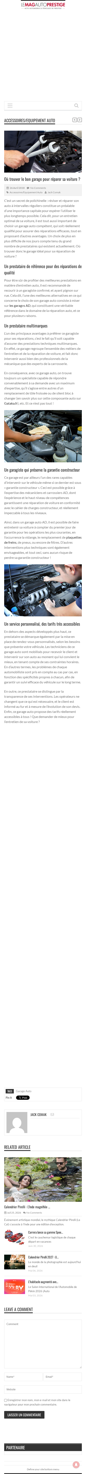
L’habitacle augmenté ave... (43, 1281)
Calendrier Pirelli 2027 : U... (43, 1257)
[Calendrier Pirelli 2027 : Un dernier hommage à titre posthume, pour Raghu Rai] (17, 1261)
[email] (52, 1114)
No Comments (38, 187)
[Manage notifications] (76, 1464)
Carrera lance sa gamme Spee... (45, 1232)
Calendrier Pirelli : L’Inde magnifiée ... (27, 1206)
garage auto (23, 1091)
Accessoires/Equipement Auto (29, 120)
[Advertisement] (43, 56)
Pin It (9, 1097)
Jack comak (54, 192)
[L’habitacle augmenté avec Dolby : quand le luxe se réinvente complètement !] (17, 1286)
